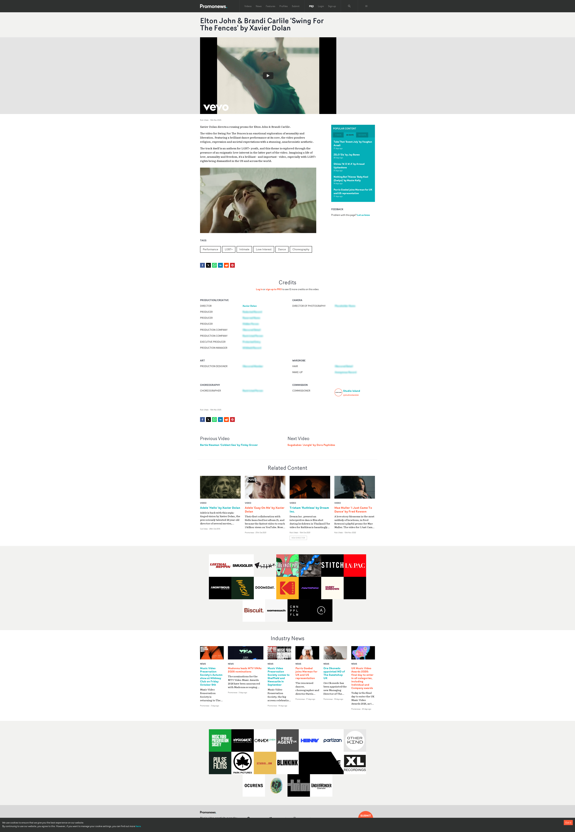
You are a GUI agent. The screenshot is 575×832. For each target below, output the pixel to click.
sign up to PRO (274, 289)
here (138, 826)
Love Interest (263, 249)
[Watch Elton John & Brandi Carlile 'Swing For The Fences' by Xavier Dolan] (268, 75)
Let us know (363, 215)
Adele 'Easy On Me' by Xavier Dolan (265, 509)
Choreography (300, 249)
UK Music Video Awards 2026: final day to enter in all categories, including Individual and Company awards (362, 678)
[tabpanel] (353, 169)
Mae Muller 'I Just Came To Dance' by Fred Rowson (353, 509)
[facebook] (202, 265)
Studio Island (351, 391)
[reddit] (226, 265)
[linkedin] (220, 265)
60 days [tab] (362, 135)
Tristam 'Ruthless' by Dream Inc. (309, 509)
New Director (298, 537)
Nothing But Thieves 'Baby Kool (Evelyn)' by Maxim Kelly (351, 178)
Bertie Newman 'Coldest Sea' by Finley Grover (229, 445)
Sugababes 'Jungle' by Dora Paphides (311, 445)
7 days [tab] (338, 135)
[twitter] (208, 265)
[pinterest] (232, 265)
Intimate (244, 249)
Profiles (283, 6)
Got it (568, 822)
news (203, 663)
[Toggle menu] (366, 6)
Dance (282, 249)
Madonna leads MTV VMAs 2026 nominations (245, 670)
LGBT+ (229, 249)
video (203, 502)
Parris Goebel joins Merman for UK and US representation (353, 191)
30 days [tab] (350, 135)
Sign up (332, 6)
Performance (210, 249)
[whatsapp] (214, 265)
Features (270, 6)
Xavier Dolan (250, 306)
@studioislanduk (351, 394)
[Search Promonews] (349, 6)
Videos (248, 6)
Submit (295, 6)
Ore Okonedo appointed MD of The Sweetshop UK (334, 673)
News (259, 6)
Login (321, 6)
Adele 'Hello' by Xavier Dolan (220, 508)
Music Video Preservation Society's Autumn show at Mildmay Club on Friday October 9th (211, 676)
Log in (259, 289)
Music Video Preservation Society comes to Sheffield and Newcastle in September (279, 676)
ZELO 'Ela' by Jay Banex (347, 154)
